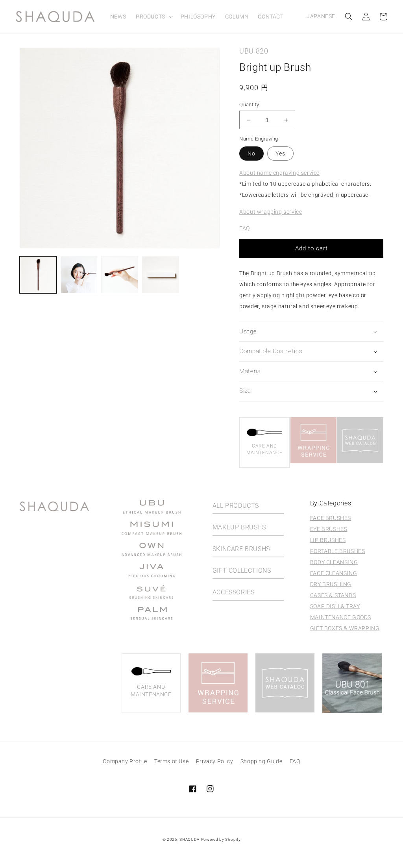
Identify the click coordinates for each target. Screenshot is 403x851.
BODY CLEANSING (334, 562)
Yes (280, 153)
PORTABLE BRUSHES (337, 551)
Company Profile (125, 761)
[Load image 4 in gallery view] (160, 274)
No (251, 153)
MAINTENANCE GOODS (340, 617)
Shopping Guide (261, 761)
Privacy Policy (214, 761)
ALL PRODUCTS (236, 505)
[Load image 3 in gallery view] (119, 274)
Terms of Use (171, 761)
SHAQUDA (189, 839)
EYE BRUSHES (329, 529)
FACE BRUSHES (330, 518)
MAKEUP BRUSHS (239, 527)
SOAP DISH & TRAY (335, 606)
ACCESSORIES (234, 592)
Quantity (249, 104)
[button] (153, 16)
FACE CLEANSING (333, 573)
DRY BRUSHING (330, 584)
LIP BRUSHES (328, 540)
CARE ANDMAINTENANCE (264, 449)
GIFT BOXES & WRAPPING (345, 628)
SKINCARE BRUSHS (241, 549)
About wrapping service (270, 212)
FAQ (244, 228)
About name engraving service (279, 173)
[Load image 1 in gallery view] (38, 274)
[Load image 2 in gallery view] (79, 274)
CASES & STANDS (333, 595)
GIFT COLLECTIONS (242, 570)
